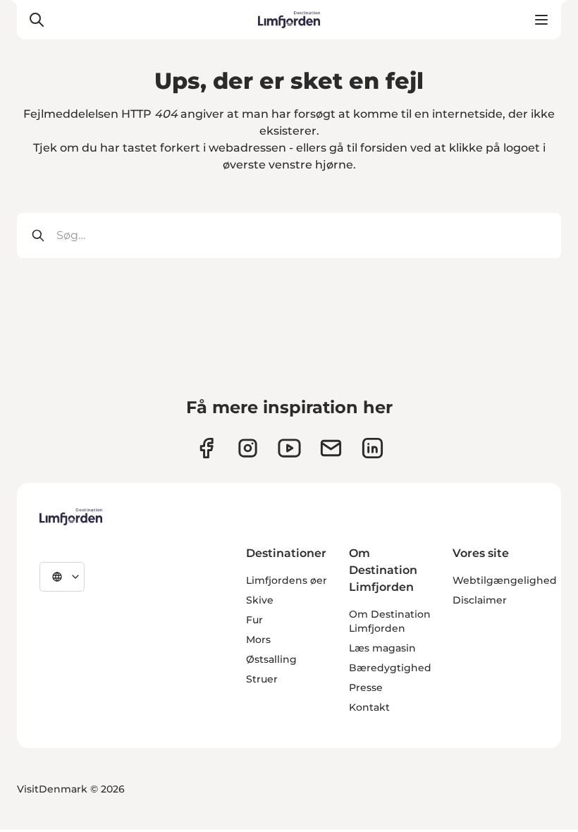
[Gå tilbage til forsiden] (289, 19)
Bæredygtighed (390, 667)
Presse (366, 687)
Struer (262, 679)
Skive (259, 600)
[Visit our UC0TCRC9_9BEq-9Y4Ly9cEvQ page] (289, 448)
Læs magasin (382, 648)
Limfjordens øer (286, 580)
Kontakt (369, 707)
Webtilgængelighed (505, 580)
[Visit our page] (206, 448)
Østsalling (271, 659)
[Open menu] (541, 20)
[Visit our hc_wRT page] (331, 448)
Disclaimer (480, 600)
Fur (254, 619)
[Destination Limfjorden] (70, 516)
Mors (258, 639)
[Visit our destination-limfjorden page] (372, 448)
